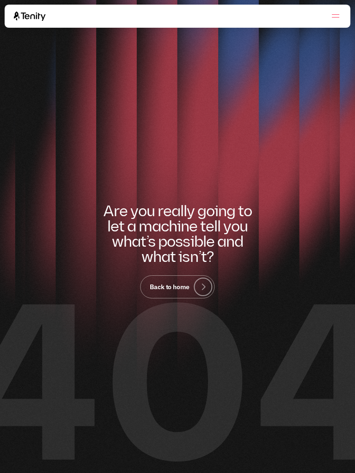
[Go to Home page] (30, 16)
